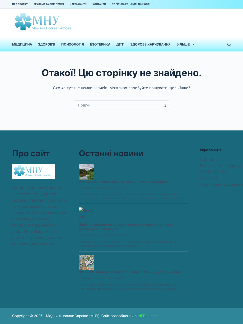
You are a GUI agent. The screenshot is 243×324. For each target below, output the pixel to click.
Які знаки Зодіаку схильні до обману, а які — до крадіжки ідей (130, 272)
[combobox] (117, 105)
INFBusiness (148, 316)
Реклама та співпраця (49, 4)
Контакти (99, 4)
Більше (183, 44)
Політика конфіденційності (131, 4)
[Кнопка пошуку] (164, 105)
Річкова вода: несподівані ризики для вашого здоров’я (124, 182)
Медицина (22, 44)
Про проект (20, 4)
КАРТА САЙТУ (78, 4)
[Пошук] (229, 44)
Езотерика (100, 44)
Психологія (72, 44)
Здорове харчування (150, 44)
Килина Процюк (93, 188)
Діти (120, 44)
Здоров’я (46, 44)
